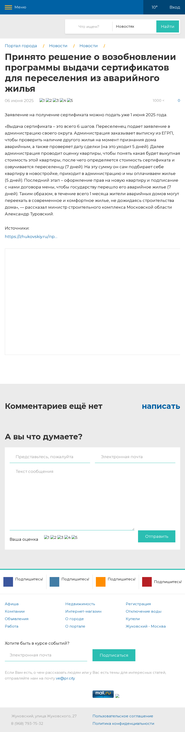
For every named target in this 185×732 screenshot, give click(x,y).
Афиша (12, 604)
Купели (133, 618)
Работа (11, 626)
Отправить (156, 536)
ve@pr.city (65, 678)
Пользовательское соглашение (122, 716)
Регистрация (138, 604)
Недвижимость (80, 604)
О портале (75, 626)
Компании (15, 611)
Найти (167, 26)
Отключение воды (143, 611)
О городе (74, 618)
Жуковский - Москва (146, 626)
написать (161, 406)
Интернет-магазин (83, 611)
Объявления (16, 618)
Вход (175, 7)
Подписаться (114, 655)
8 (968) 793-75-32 (27, 723)
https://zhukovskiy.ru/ (27, 236)
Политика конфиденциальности (123, 723)
